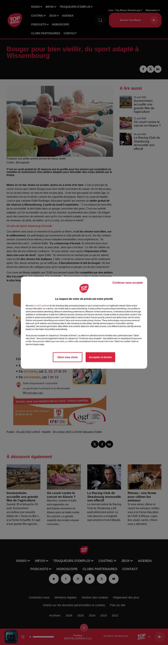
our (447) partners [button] (41, 305)
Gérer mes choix (67, 357)
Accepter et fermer (100, 357)
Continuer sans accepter (127, 282)
